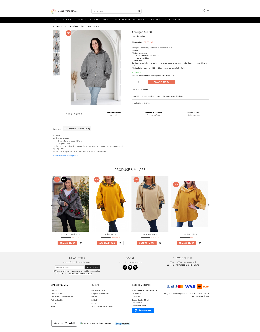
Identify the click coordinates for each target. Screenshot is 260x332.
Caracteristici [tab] (70, 128)
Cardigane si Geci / (79, 26)
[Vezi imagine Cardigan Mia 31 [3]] (56, 69)
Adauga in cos (161, 81)
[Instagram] (135, 267)
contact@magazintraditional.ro (184, 264)
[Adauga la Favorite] (81, 243)
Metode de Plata (98, 290)
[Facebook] (125, 267)
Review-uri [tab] (84, 128)
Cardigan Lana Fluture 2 (71, 234)
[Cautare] (139, 11)
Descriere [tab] (57, 129)
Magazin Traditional (140, 36)
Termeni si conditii (58, 293)
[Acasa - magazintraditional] (64, 11)
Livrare (94, 296)
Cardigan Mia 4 (150, 234)
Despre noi (55, 290)
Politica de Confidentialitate (80, 273)
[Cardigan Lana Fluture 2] (70, 204)
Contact (54, 303)
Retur (93, 303)
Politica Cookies (57, 300)
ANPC (53, 306)
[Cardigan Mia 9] (189, 204)
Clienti (95, 285)
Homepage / (56, 26)
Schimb (94, 300)
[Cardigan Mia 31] (96, 67)
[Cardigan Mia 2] (110, 204)
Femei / (66, 26)
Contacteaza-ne (145, 310)
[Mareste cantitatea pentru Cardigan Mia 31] (143, 82)
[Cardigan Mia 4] (149, 204)
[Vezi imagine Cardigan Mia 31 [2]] (56, 58)
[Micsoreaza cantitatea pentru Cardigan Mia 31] (134, 82)
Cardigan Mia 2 (110, 234)
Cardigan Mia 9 (190, 234)
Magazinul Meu (59, 285)
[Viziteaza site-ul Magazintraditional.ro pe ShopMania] (122, 323)
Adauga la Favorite (142, 103)
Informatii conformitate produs (65, 155)
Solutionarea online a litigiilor (103, 306)
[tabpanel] (96, 67)
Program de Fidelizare (100, 293)
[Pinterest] (130, 267)
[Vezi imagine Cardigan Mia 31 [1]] (56, 46)
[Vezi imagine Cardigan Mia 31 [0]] (56, 35)
